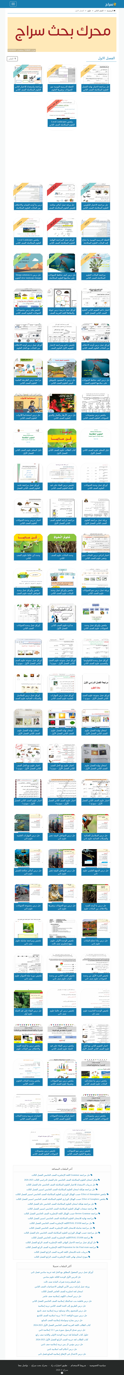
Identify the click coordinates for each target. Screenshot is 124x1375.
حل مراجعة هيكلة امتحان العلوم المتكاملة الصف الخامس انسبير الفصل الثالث (61, 1189)
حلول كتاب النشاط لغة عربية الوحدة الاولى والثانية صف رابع (62, 1335)
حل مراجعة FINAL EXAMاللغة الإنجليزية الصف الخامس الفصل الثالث (61, 1223)
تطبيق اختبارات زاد (59, 1365)
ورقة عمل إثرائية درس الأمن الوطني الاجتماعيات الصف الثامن (62, 1287)
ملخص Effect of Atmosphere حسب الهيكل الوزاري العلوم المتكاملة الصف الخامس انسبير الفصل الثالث (61, 1194)
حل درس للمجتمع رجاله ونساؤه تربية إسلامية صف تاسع (62, 1311)
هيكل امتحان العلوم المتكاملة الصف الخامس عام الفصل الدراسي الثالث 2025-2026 (61, 1180)
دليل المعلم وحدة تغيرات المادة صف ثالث (62, 1282)
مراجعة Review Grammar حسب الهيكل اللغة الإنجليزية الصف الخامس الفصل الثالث (61, 1213)
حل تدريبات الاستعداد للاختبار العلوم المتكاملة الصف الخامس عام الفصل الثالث (61, 1185)
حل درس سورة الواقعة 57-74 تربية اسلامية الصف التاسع (62, 1315)
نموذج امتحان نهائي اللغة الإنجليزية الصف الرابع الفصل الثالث (61, 1257)
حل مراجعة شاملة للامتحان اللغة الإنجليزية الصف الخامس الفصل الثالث (61, 1228)
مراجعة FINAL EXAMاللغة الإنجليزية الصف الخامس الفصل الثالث (61, 1238)
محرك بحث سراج (39, 1365)
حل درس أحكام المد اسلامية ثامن (62, 1349)
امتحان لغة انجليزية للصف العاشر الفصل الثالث (62, 1291)
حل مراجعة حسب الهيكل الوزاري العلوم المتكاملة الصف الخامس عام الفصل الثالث (61, 1233)
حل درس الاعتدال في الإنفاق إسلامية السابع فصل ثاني (62, 1354)
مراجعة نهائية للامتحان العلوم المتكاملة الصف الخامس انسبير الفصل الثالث (61, 1218)
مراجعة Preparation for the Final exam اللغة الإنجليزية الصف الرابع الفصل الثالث (61, 1247)
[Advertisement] (62, 157)
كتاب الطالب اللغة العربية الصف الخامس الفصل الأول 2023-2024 (62, 1325)
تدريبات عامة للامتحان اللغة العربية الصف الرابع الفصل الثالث (61, 1252)
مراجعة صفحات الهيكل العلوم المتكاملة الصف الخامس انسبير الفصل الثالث (61, 1209)
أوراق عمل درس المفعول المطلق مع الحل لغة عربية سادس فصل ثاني (62, 1272)
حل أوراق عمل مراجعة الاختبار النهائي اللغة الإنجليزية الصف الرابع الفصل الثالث (61, 1242)
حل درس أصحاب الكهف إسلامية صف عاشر (62, 1296)
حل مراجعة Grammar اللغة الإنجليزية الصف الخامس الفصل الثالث (61, 1175)
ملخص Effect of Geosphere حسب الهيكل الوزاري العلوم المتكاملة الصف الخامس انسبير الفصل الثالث (61, 1199)
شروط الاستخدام (78, 1365)
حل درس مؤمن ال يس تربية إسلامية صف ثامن (62, 1344)
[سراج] (111, 4)
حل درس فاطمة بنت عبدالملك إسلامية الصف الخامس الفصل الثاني (62, 1301)
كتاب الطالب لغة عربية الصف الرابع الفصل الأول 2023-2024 (62, 1339)
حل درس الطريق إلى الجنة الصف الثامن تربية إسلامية (62, 1306)
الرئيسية (110, 11)
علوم (89, 11)
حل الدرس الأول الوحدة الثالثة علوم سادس (62, 1277)
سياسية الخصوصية (98, 1365)
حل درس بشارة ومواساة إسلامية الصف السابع (62, 1320)
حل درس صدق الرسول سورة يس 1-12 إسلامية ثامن (62, 1330)
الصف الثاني (98, 11)
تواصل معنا (23, 1365)
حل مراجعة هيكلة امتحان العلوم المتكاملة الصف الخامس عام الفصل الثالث (61, 1204)
